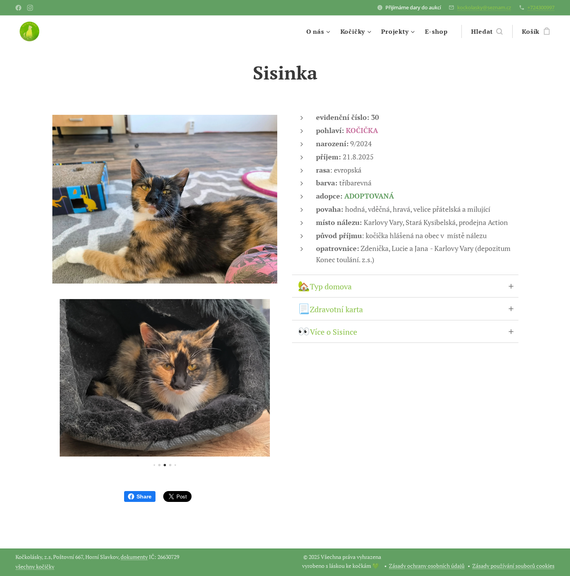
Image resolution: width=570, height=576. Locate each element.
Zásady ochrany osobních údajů (427, 565)
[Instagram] (30, 7)
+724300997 (540, 7)
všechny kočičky (35, 566)
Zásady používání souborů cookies (513, 565)
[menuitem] (319, 31)
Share (144, 496)
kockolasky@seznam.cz (484, 7)
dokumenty (134, 556)
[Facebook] (18, 7)
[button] (486, 31)
